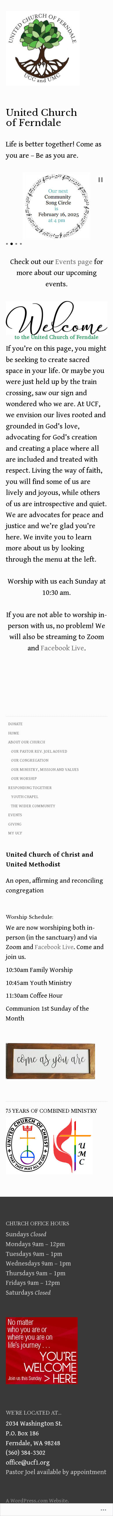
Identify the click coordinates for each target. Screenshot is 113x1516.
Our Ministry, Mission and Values (45, 769)
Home (13, 733)
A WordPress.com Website (37, 1501)
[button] (100, 179)
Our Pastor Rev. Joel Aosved (39, 751)
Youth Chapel (24, 797)
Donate (15, 724)
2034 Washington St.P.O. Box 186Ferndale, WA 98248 (34, 1433)
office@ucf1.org (28, 1462)
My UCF (15, 833)
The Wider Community (33, 806)
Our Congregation (29, 760)
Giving (14, 824)
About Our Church (26, 742)
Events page (73, 262)
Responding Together (30, 788)
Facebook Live (62, 648)
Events (15, 815)
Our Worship (24, 778)
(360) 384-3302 (25, 1452)
